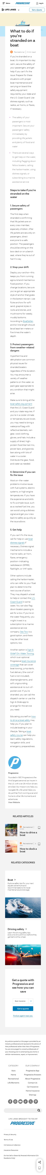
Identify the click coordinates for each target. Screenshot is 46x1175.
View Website (14, 802)
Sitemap (32, 1095)
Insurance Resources (11, 1150)
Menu (8, 3)
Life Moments (13, 1083)
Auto (13, 1070)
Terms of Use (8, 1140)
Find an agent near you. (23, 1016)
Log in (41, 3)
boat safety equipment (21, 404)
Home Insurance (32, 1091)
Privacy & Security (10, 1134)
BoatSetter (28, 321)
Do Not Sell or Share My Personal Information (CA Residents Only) (21, 1156)
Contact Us (32, 1083)
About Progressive (32, 1079)
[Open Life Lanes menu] (8, 9)
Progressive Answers (32, 1074)
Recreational (19, 52)
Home (13, 1074)
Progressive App (32, 1070)
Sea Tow (24, 631)
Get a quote (23, 1008)
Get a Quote (37, 10)
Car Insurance (32, 1087)
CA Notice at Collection (12, 1145)
